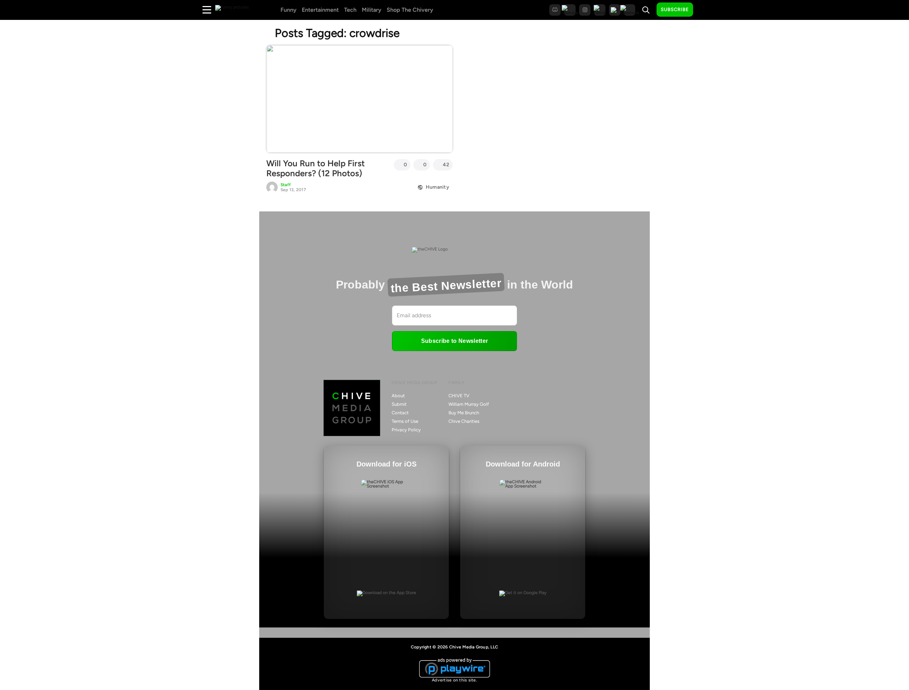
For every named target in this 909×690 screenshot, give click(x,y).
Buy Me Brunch (463, 412)
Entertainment (320, 9)
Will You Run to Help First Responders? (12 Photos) (315, 168)
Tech (350, 9)
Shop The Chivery (410, 9)
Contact (400, 412)
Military (371, 9)
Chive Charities (463, 421)
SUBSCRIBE (675, 9)
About (398, 395)
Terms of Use (405, 421)
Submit (399, 404)
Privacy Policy (406, 429)
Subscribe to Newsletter (454, 341)
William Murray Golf (468, 404)
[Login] (705, 10)
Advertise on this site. (454, 680)
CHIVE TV (458, 395)
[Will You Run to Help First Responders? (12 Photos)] (359, 98)
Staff (286, 184)
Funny (288, 9)
